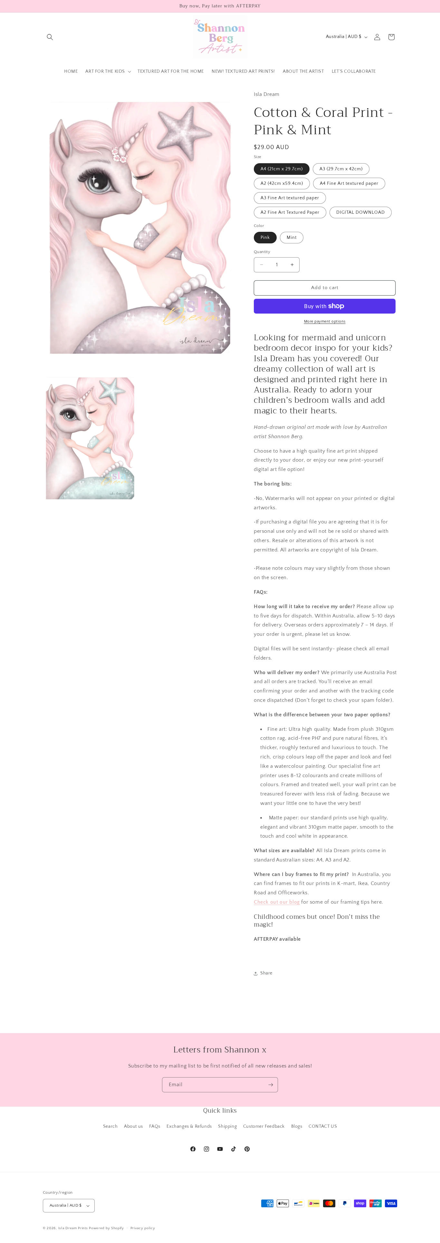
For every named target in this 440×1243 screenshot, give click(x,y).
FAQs (154, 1126)
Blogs (296, 1126)
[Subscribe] (270, 1084)
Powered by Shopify (106, 1228)
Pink (265, 237)
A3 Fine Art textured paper (290, 198)
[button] (50, 37)
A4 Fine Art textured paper (349, 183)
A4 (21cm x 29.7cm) (282, 169)
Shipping (227, 1126)
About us (133, 1126)
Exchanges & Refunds (189, 1126)
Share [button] (266, 973)
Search (110, 1126)
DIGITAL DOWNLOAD (360, 212)
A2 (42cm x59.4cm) (282, 183)
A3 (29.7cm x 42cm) (341, 169)
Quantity (262, 252)
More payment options (325, 321)
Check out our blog (277, 902)
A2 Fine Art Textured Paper (290, 212)
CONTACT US (323, 1126)
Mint (292, 237)
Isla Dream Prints (73, 1228)
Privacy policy (142, 1228)
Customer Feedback (264, 1126)
